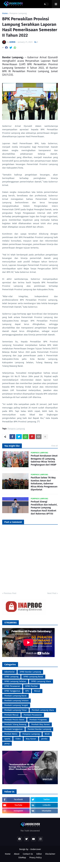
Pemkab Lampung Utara (43, 710)
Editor (39, 854)
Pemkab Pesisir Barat (14, 719)
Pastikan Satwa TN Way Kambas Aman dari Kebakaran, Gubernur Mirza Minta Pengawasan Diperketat (44, 483)
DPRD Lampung (11, 676)
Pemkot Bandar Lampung (39, 729)
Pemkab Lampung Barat (15, 696)
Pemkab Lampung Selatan (16, 700)
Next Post (51, 593)
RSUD (47, 734)
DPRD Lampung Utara (41, 681)
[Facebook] (6, 47)
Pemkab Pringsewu (38, 719)
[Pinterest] (32, 436)
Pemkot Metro (10, 734)
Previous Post (10, 593)
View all (54, 446)
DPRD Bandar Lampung (30, 672)
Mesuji (37, 691)
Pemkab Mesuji (11, 715)
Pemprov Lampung (18, 13)
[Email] (39, 436)
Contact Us (28, 854)
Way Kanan (31, 739)
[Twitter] (10, 47)
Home (5, 13)
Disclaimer (50, 854)
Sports (7, 739)
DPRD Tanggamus (12, 691)
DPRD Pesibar (31, 686)
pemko (44, 739)
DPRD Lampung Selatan (15, 681)
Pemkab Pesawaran (33, 715)
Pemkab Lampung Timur (15, 710)
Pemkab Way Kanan (40, 724)
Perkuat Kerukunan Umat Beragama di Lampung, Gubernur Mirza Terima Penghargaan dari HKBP (44, 460)
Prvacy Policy (35, 857)
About (16, 854)
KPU (27, 691)
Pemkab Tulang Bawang (15, 724)
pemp (7, 743)
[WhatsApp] (15, 47)
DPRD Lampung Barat (33, 676)
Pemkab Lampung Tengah (16, 705)
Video (18, 739)
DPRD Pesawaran (12, 686)
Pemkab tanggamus (13, 729)
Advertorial (9, 672)
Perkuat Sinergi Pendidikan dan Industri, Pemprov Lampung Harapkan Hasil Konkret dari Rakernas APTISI (44, 507)
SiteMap (22, 857)
